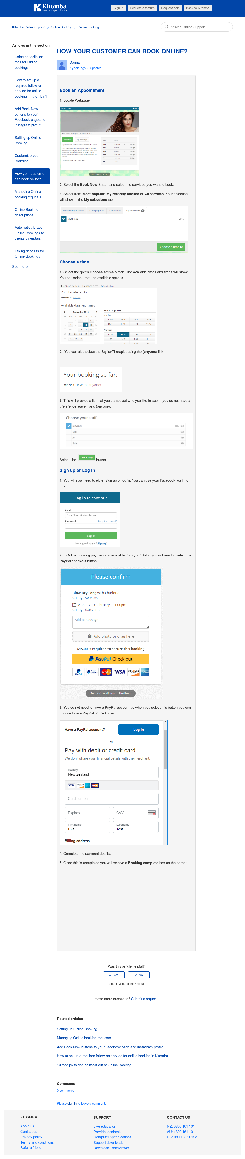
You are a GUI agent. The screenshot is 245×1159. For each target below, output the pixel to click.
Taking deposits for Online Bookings (29, 253)
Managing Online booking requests (28, 194)
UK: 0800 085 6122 (182, 1136)
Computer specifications (113, 1136)
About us (27, 1125)
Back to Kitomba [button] (197, 8)
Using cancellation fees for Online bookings (29, 62)
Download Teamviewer (111, 1147)
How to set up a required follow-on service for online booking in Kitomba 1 (31, 88)
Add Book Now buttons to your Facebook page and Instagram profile (30, 116)
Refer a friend (30, 1147)
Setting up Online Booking (28, 140)
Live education (105, 1126)
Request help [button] (170, 8)
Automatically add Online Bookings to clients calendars (29, 232)
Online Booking (61, 27)
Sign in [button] (118, 8)
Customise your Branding (27, 158)
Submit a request (144, 998)
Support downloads (108, 1142)
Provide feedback (107, 1131)
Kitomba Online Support (28, 27)
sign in (72, 1103)
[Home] (50, 10)
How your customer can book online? (30, 176)
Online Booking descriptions (26, 212)
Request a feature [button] (142, 8)
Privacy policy (31, 1136)
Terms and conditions (37, 1142)
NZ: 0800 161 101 (181, 1126)
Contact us (28, 1131)
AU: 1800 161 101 (181, 1131)
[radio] (114, 974)
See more (20, 266)
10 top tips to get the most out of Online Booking (94, 1064)
